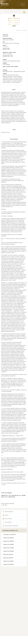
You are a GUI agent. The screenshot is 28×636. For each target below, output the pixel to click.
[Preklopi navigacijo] (23, 4)
